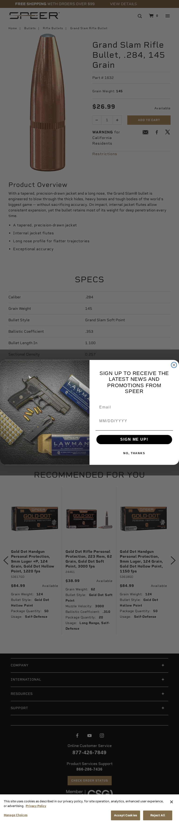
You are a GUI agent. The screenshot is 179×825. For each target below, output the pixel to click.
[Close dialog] (174, 365)
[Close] (171, 802)
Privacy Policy (36, 806)
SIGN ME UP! (134, 440)
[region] (89, 809)
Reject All (157, 815)
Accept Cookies (125, 815)
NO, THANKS (134, 453)
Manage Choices (16, 815)
